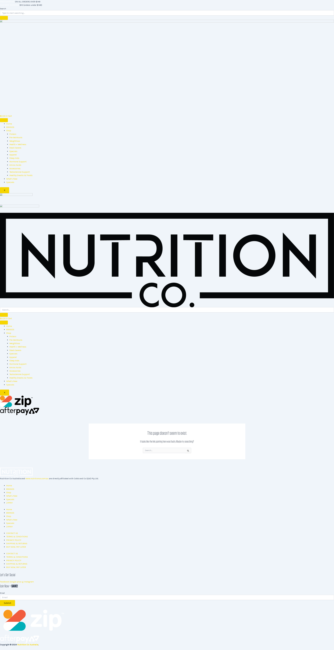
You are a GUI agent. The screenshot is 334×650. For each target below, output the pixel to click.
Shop (8, 130)
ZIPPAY (9, 503)
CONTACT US (12, 533)
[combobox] (167, 13)
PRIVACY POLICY (13, 540)
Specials (13, 151)
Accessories (14, 168)
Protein (12, 134)
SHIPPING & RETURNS (16, 543)
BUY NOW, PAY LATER (16, 547)
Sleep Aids (14, 158)
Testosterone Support (19, 172)
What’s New (11, 179)
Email (2, 593)
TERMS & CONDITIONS (17, 536)
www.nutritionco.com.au (37, 478)
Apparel (13, 154)
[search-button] (4, 315)
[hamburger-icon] (4, 120)
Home (9, 124)
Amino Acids (15, 165)
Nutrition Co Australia (27, 644)
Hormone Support (17, 161)
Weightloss (14, 141)
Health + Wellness (17, 144)
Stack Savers (15, 148)
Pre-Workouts (15, 137)
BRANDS (10, 127)
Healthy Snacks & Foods (20, 175)
